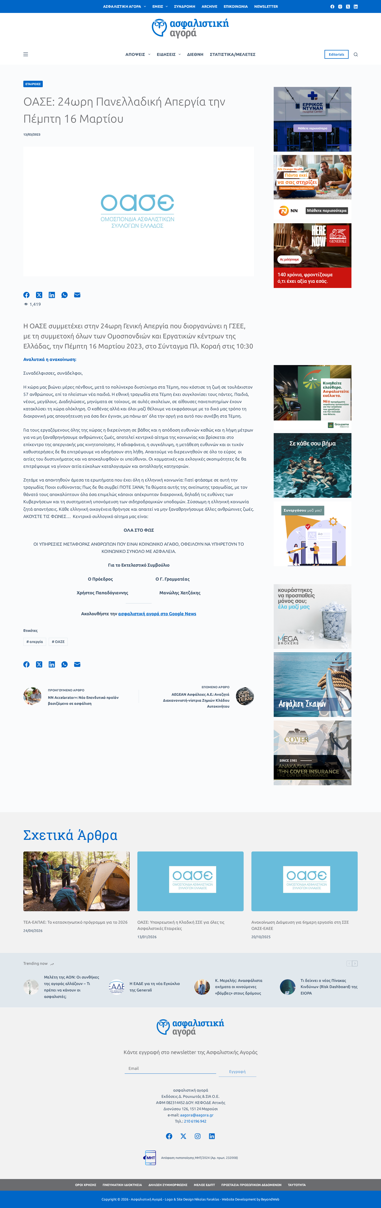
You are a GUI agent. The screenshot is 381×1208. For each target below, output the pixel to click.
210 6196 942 (195, 1121)
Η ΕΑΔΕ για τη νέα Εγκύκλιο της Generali (155, 986)
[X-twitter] (183, 1136)
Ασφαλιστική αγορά (122, 6)
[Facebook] (332, 7)
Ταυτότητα (297, 1185)
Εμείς (157, 6)
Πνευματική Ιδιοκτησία (122, 1185)
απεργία (34, 642)
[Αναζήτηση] (356, 54)
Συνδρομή (184, 6)
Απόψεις (135, 54)
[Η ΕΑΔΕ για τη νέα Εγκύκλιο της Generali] (116, 987)
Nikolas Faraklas (206, 1199)
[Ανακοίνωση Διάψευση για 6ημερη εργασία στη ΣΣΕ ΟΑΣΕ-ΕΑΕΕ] (304, 881)
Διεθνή (195, 54)
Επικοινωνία (236, 6)
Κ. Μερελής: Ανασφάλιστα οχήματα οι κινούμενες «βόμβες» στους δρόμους (238, 987)
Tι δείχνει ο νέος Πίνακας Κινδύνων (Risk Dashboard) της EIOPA (329, 987)
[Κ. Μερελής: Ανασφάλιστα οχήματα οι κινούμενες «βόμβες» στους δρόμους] (202, 987)
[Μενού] (25, 54)
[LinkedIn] (356, 7)
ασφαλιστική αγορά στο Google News (157, 613)
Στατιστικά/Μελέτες (233, 54)
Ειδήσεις (166, 54)
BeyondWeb (270, 1199)
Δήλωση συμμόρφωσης (168, 1185)
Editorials (336, 54)
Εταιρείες (33, 84)
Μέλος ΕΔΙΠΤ (204, 1185)
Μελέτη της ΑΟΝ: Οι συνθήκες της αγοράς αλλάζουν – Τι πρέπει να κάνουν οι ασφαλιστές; (71, 986)
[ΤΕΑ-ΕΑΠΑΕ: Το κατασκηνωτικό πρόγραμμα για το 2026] (76, 881)
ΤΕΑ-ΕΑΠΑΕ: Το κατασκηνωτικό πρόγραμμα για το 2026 (75, 922)
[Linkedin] (212, 1136)
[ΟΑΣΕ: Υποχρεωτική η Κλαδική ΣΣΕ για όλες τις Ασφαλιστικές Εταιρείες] (190, 881)
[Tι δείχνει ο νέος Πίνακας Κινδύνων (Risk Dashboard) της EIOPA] (287, 987)
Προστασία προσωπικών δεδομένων (251, 1185)
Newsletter (266, 6)
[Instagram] (340, 7)
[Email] (80, 295)
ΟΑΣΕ (58, 642)
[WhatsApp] (67, 295)
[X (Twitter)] (348, 7)
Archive (209, 6)
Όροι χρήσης (85, 1185)
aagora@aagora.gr (197, 1115)
